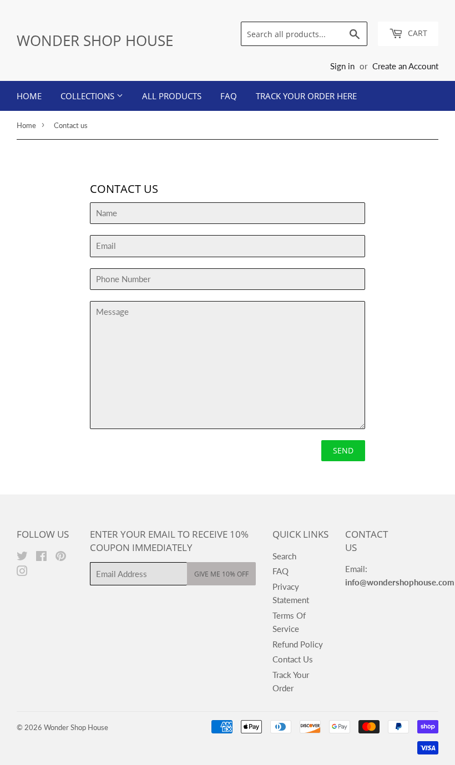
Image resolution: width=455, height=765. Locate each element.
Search (284, 556)
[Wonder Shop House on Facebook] (41, 557)
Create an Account (405, 66)
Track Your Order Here (306, 95)
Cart (416, 33)
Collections (88, 95)
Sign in (342, 66)
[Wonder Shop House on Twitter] (22, 557)
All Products (171, 95)
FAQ (228, 95)
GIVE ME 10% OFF (221, 574)
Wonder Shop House (95, 40)
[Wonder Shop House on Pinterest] (61, 557)
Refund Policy (297, 644)
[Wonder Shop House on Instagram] (22, 572)
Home (29, 95)
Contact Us (292, 659)
